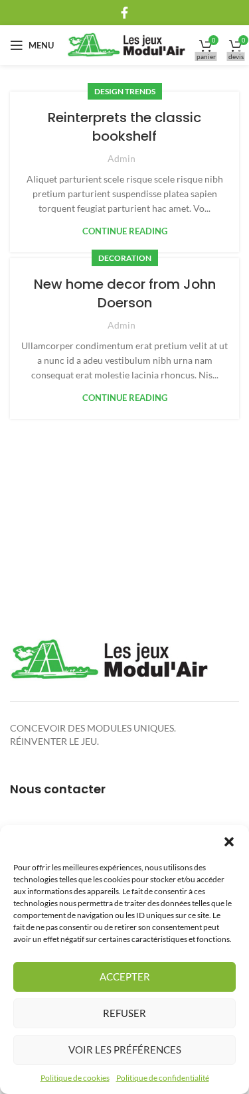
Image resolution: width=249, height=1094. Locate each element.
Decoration (124, 258)
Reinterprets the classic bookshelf (124, 126)
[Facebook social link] (124, 13)
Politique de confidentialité (162, 1078)
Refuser (124, 1013)
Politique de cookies (75, 1078)
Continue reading (124, 231)
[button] (229, 841)
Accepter (125, 976)
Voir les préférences (124, 1049)
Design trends (124, 91)
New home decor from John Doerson (125, 293)
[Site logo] (126, 44)
